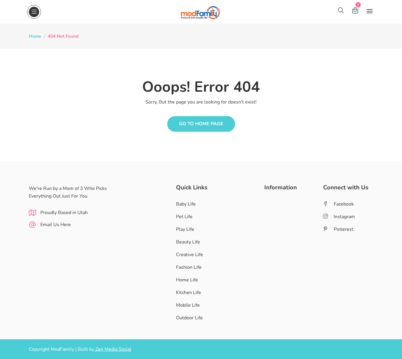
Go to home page (201, 124)
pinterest (343, 229)
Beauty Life (188, 242)
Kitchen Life (188, 292)
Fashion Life (189, 267)
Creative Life (189, 254)
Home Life (187, 280)
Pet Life (184, 216)
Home (35, 36)
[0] (355, 11)
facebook (344, 204)
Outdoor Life (189, 318)
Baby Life (186, 204)
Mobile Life (188, 305)
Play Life (185, 229)
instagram (344, 216)
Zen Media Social (112, 349)
